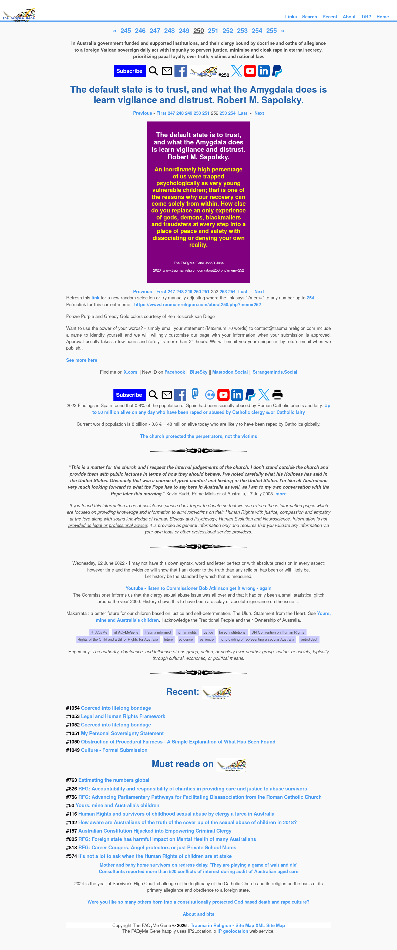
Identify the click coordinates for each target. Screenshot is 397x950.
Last (243, 113)
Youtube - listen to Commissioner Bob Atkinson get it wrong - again (198, 588)
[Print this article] (277, 399)
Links (291, 16)
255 (271, 30)
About (349, 16)
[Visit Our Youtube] (251, 75)
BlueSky (198, 371)
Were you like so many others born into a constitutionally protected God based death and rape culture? (198, 901)
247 (155, 30)
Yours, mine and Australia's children (117, 805)
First (162, 113)
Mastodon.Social (230, 371)
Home (382, 16)
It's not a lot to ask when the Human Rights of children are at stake (155, 856)
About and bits (198, 914)
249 (184, 30)
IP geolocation (232, 931)
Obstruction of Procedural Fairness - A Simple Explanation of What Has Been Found (178, 741)
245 (125, 30)
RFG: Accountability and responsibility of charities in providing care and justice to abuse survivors (192, 788)
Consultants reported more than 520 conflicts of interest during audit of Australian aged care (198, 871)
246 (140, 30)
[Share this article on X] (237, 75)
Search (309, 16)
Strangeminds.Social (275, 371)
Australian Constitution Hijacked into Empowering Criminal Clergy (154, 830)
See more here (81, 360)
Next (259, 113)
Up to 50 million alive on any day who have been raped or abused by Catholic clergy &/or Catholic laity (211, 408)
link (95, 297)
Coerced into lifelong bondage (116, 707)
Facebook (174, 371)
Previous (143, 113)
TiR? (366, 16)
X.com (130, 371)
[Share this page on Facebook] (181, 75)
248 (169, 30)
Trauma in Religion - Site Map (223, 925)
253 (242, 30)
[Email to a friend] (167, 75)
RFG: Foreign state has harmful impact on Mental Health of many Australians (167, 839)
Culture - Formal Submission (114, 749)
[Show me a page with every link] (203, 75)
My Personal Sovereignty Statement (122, 733)
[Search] (153, 75)
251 (213, 30)
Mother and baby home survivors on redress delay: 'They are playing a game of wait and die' (198, 864)
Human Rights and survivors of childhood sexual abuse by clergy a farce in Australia (176, 813)
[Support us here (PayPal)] (277, 75)
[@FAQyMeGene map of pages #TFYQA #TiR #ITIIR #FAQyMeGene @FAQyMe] (17, 22)
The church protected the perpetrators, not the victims (198, 436)
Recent (329, 16)
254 (257, 30)
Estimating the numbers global (113, 779)
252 (228, 30)
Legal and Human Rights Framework (123, 716)
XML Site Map (270, 925)
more (281, 493)
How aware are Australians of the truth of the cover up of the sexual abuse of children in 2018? (187, 822)
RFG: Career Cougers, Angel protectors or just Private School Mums (157, 847)
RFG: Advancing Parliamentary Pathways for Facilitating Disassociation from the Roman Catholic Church (200, 796)
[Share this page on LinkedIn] (264, 75)
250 (197, 113)
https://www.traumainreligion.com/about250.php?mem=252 (197, 304)
